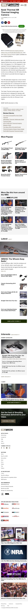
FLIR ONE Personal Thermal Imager (13, 131)
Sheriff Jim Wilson (6, 338)
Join (11, 1)
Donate (18, 1)
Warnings (3, 605)
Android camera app (16, 109)
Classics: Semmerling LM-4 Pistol (8, 284)
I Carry (3, 382)
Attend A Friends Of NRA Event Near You (13, 598)
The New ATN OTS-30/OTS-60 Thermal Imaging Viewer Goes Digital (13, 128)
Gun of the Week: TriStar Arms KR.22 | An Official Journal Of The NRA (21, 226)
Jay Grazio (18, 110)
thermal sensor (11, 110)
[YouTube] (27, 1)
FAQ (2, 439)
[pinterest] (8, 22)
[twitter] (5, 22)
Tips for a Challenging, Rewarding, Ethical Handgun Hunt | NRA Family (12, 362)
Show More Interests (17, 402)
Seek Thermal (8, 54)
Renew (14, 1)
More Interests (14, 334)
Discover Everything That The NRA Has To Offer (13, 579)
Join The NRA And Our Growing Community (14, 561)
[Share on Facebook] (2, 22)
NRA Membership (5, 484)
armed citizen (12, 359)
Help (2, 441)
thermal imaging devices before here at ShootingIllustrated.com (12, 52)
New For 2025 (4, 456)
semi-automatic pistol (21, 359)
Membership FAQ (5, 488)
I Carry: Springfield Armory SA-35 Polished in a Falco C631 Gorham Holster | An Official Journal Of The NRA (7, 211)
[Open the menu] (25, 5)
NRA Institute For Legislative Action (9, 477)
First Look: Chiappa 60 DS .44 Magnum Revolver (9, 292)
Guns (2, 462)
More (9, 239)
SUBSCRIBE (8, 421)
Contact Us (3, 437)
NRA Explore (4, 479)
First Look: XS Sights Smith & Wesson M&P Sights (9, 275)
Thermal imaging (7, 109)
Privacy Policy (3, 603)
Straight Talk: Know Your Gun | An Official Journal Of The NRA (13, 356)
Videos (2, 468)
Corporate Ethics (19, 603)
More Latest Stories (17, 321)
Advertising (3, 435)
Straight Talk (5, 359)
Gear (2, 18)
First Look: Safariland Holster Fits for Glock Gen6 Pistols (9, 310)
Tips (5, 271)
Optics (2, 464)
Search (2, 443)
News (2, 271)
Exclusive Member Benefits (7, 486)
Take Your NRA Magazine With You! (11, 543)
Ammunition (3, 458)
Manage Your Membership (7, 490)
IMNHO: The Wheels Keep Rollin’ (12, 260)
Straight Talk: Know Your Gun (9, 301)
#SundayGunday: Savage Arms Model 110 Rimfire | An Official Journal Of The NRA (20, 210)
